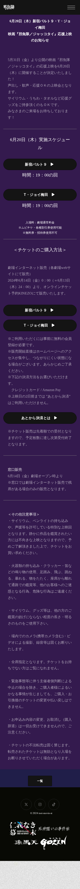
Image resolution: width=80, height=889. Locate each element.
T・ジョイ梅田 (38, 195)
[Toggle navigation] (71, 7)
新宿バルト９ (37, 164)
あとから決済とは (37, 418)
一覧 (40, 781)
